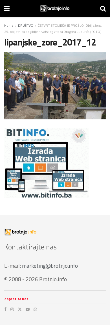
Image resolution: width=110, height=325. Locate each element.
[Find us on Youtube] (28, 309)
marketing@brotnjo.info (50, 266)
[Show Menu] (7, 8)
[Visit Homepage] (55, 8)
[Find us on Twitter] (20, 309)
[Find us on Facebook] (5, 309)
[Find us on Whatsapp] (35, 309)
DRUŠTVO (25, 25)
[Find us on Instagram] (12, 309)
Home (9, 25)
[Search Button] (103, 8)
